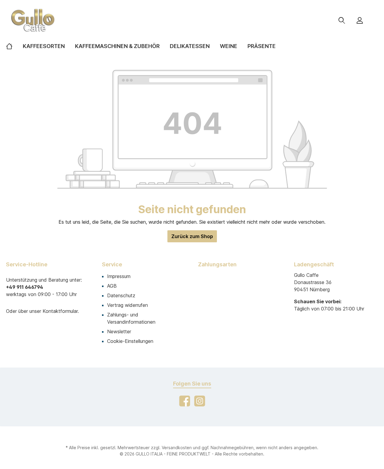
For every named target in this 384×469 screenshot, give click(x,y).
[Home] (14, 46)
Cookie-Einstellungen (130, 341)
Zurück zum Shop (192, 236)
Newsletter (119, 331)
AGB (112, 286)
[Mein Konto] (359, 20)
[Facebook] (184, 401)
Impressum (118, 276)
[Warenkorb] (374, 18)
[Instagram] (199, 401)
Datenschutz (121, 295)
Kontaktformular (60, 311)
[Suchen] (341, 20)
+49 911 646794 (24, 287)
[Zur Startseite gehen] (66, 20)
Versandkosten (177, 447)
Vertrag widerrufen (127, 305)
